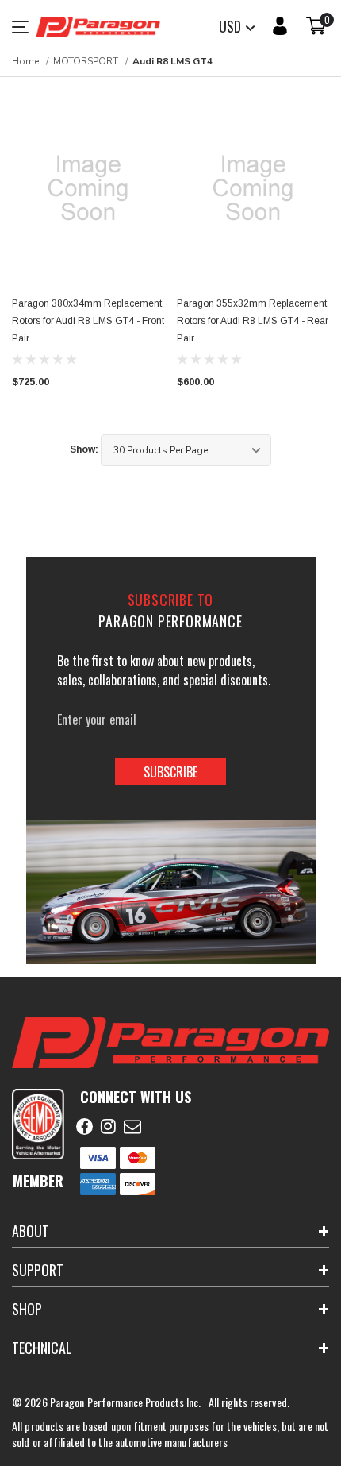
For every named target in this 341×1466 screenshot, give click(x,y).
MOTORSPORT (85, 61)
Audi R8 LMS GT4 (172, 61)
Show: (84, 449)
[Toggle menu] (24, 27)
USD (231, 26)
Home (25, 61)
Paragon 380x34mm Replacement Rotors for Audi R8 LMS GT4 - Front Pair (88, 321)
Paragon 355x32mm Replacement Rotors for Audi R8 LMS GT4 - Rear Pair (252, 321)
